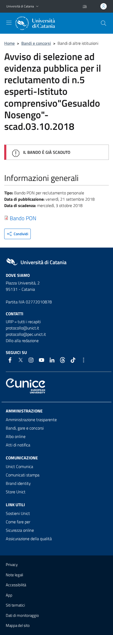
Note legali (14, 575)
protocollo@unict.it (22, 328)
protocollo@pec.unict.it (26, 334)
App (9, 595)
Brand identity (18, 483)
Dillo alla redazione (22, 340)
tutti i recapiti (29, 321)
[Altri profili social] (83, 360)
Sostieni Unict (18, 513)
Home (9, 43)
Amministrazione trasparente (31, 419)
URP (9, 321)
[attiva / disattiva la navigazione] (9, 22)
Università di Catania (20, 6)
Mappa (18, 625)
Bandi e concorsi (36, 43)
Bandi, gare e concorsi (25, 428)
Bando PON (23, 218)
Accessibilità (16, 585)
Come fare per (18, 522)
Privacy (12, 565)
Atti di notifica (18, 445)
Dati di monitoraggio (22, 615)
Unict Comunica (19, 466)
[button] (37, 6)
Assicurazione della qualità (29, 538)
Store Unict (15, 492)
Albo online (15, 436)
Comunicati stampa (22, 475)
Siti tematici (15, 605)
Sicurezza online (20, 530)
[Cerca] (103, 23)
